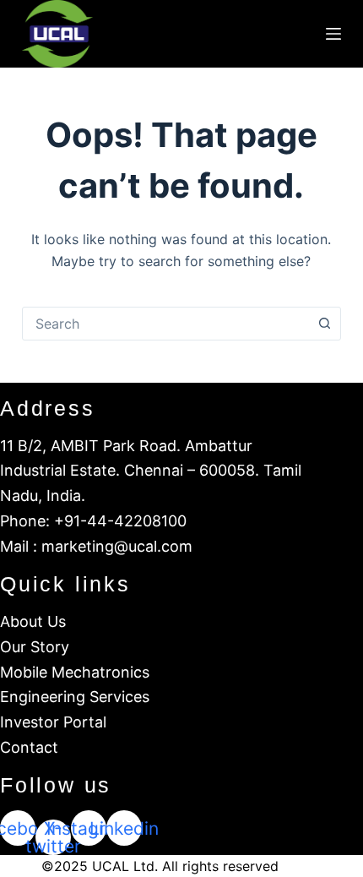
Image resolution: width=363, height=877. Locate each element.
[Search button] (324, 324)
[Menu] (333, 33)
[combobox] (165, 323)
